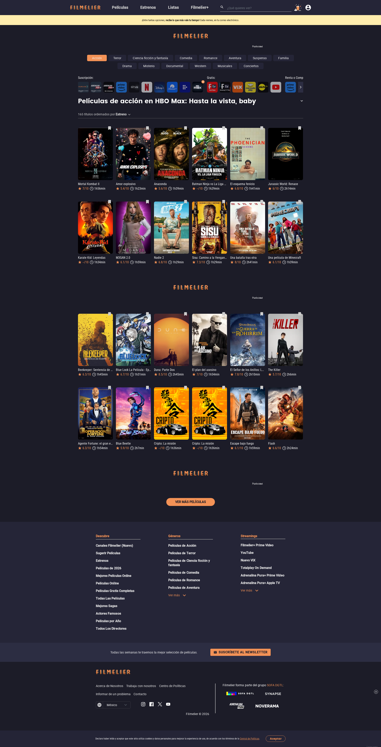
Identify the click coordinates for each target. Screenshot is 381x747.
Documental (174, 66)
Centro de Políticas (172, 686)
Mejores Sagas (106, 606)
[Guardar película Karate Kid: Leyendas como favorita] (109, 201)
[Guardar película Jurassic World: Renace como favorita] (299, 128)
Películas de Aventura (184, 588)
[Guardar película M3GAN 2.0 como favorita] (147, 201)
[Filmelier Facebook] (151, 705)
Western (200, 66)
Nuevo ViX (248, 560)
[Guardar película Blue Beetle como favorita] (147, 387)
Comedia (186, 58)
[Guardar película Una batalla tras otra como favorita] (261, 201)
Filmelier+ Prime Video (257, 545)
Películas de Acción (182, 545)
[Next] (300, 87)
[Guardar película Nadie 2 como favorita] (185, 201)
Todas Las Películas (110, 598)
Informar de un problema (113, 694)
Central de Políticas (249, 738)
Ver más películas (190, 502)
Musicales (225, 66)
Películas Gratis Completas (115, 591)
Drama (127, 66)
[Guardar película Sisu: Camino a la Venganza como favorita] (223, 201)
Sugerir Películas (108, 553)
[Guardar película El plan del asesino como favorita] (223, 314)
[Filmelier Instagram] (143, 705)
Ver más (174, 595)
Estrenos (102, 561)
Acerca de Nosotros (109, 686)
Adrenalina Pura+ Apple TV (260, 583)
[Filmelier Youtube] (168, 705)
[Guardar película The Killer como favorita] (299, 314)
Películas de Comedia (183, 572)
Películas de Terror (182, 553)
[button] (190, 101)
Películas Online (107, 583)
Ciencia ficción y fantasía (150, 58)
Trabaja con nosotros (141, 686)
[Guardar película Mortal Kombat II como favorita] (109, 128)
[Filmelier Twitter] (160, 705)
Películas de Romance (184, 580)
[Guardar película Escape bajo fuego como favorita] (261, 387)
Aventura (235, 58)
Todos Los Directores (111, 628)
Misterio (149, 66)
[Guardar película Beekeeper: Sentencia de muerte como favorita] (109, 314)
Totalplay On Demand (256, 568)
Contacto (140, 694)
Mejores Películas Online (114, 576)
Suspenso (260, 58)
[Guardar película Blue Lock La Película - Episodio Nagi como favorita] (147, 314)
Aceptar (276, 738)
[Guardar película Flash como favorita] (299, 387)
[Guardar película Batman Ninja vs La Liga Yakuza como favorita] (223, 128)
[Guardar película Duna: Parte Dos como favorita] (185, 314)
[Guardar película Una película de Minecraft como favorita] (299, 201)
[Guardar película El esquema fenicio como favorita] (261, 128)
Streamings (249, 536)
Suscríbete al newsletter (243, 652)
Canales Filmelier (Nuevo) (114, 545)
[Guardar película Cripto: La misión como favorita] (185, 387)
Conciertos (251, 66)
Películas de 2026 (108, 568)
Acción (97, 58)
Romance (210, 58)
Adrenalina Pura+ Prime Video (262, 575)
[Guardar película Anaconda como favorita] (185, 128)
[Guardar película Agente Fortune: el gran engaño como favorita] (109, 387)
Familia (283, 58)
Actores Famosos (108, 613)
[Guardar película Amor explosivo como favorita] (147, 128)
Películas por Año (108, 621)
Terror (117, 58)
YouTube (247, 553)
